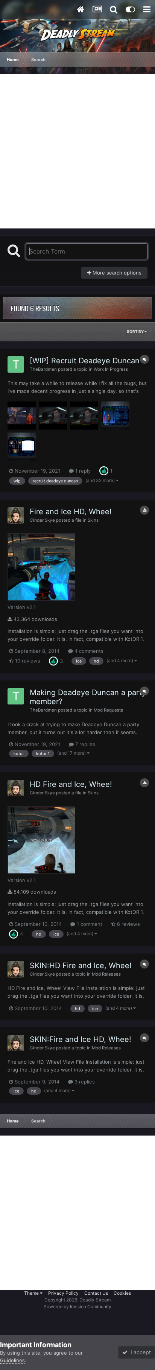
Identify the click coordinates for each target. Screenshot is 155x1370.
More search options (116, 273)
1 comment (88, 924)
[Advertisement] (77, 151)
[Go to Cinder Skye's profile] (16, 515)
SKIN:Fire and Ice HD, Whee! (80, 1039)
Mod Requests (108, 710)
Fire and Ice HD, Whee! (71, 511)
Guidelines (12, 1360)
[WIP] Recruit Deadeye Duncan (85, 360)
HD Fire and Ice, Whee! (71, 784)
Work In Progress (111, 369)
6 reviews (127, 924)
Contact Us (96, 1293)
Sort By (135, 331)
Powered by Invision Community (77, 1306)
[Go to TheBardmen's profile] (16, 364)
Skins (93, 520)
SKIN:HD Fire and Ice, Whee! (81, 965)
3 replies (84, 1082)
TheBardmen (43, 369)
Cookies (122, 1293)
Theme (32, 1293)
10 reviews (27, 661)
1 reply (82, 471)
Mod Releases (106, 974)
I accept (139, 1352)
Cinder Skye (42, 520)
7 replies (84, 744)
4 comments (88, 651)
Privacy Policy (63, 1293)
